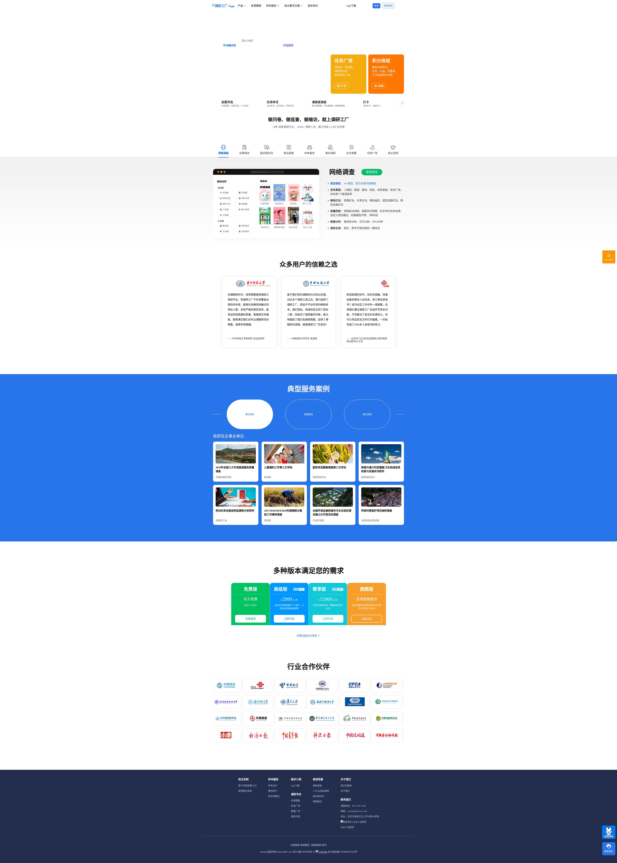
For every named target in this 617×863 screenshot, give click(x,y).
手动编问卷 (229, 45)
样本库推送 (273, 796)
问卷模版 (295, 800)
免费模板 (256, 5)
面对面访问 (318, 796)
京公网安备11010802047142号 (342, 852)
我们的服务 (346, 785)
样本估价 (272, 785)
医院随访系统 (245, 791)
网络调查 (317, 785)
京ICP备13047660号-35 (304, 852)
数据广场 (295, 811)
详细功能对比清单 (307, 635)
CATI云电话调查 (321, 791)
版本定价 (313, 5)
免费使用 (372, 172)
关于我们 (345, 791)
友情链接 (295, 845)
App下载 (351, 5)
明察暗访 (317, 801)
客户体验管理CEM (247, 785)
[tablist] (308, 150)
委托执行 (272, 791)
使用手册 (295, 816)
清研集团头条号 (319, 845)
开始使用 (288, 45)
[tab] (223, 149)
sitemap (263, 852)
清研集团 (304, 845)
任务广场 (295, 806)
